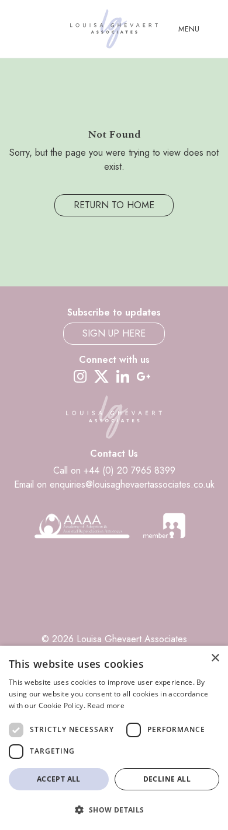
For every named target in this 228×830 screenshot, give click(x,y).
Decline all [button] (167, 779)
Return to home (114, 205)
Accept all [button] (59, 779)
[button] (114, 810)
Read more (106, 705)
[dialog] (114, 738)
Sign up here (114, 333)
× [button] (214, 658)
